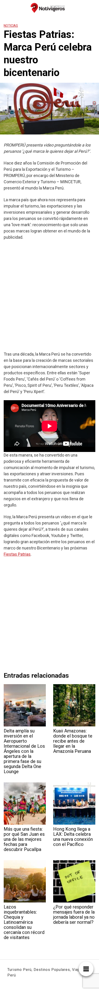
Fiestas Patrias (17, 554)
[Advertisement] (49, 295)
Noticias (11, 25)
